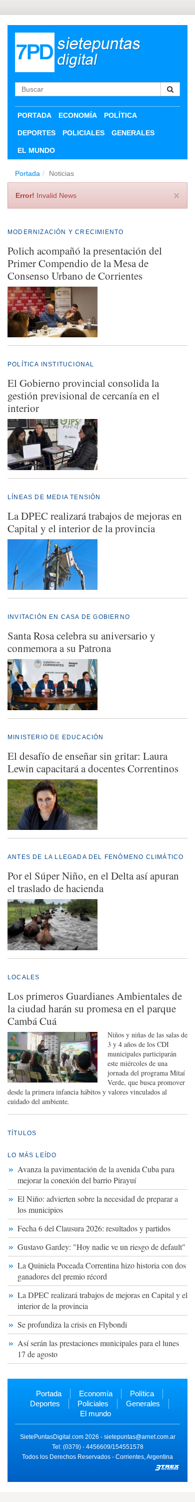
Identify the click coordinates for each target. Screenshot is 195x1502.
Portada (35, 115)
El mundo (36, 150)
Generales (133, 133)
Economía (77, 115)
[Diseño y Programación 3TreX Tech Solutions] (167, 1467)
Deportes (37, 133)
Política (120, 115)
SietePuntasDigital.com (52, 1436)
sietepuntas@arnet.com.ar (140, 1436)
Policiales (83, 133)
